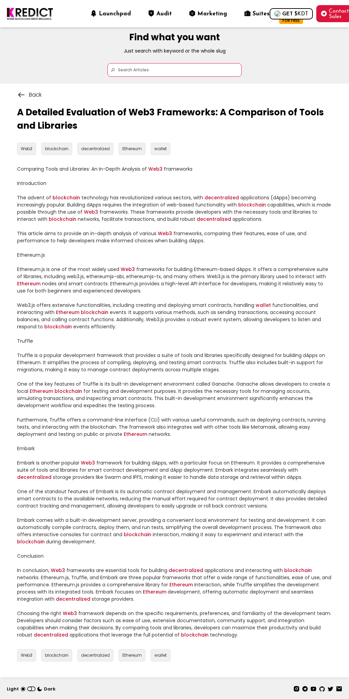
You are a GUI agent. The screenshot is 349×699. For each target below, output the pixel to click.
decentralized (221, 197)
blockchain (66, 197)
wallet (263, 305)
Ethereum (29, 283)
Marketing (212, 14)
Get (295, 15)
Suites (261, 14)
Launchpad (115, 14)
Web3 (155, 169)
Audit (164, 14)
